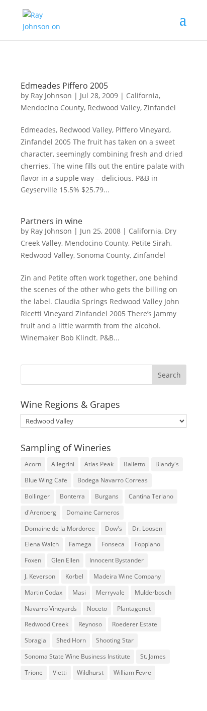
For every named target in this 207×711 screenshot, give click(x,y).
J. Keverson (40, 576)
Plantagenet (134, 608)
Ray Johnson (51, 95)
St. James (153, 656)
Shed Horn (71, 640)
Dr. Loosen (147, 528)
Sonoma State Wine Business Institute (77, 656)
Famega (80, 544)
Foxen (33, 560)
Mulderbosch (153, 592)
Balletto (134, 464)
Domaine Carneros (93, 512)
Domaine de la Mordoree (60, 528)
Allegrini (62, 464)
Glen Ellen (65, 560)
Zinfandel (160, 107)
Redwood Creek (46, 624)
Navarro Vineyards (51, 608)
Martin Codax (43, 592)
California (142, 95)
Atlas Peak (99, 464)
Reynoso (90, 624)
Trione (34, 672)
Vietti (60, 672)
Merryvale (110, 592)
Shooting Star (115, 640)
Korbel (74, 576)
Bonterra (72, 496)
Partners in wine (51, 221)
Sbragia (35, 640)
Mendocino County (52, 107)
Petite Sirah (151, 243)
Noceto (97, 608)
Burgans (107, 496)
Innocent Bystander (116, 560)
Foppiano (147, 544)
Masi (79, 592)
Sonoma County (103, 255)
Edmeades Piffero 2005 (64, 85)
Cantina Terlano (151, 496)
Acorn (33, 464)
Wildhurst (90, 672)
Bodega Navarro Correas (112, 480)
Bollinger (37, 496)
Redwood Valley (113, 107)
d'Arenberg (40, 512)
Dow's (113, 528)
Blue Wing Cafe (46, 480)
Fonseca (113, 544)
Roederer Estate (134, 624)
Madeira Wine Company (127, 576)
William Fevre (132, 672)
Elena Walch (42, 544)
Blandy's (167, 464)
